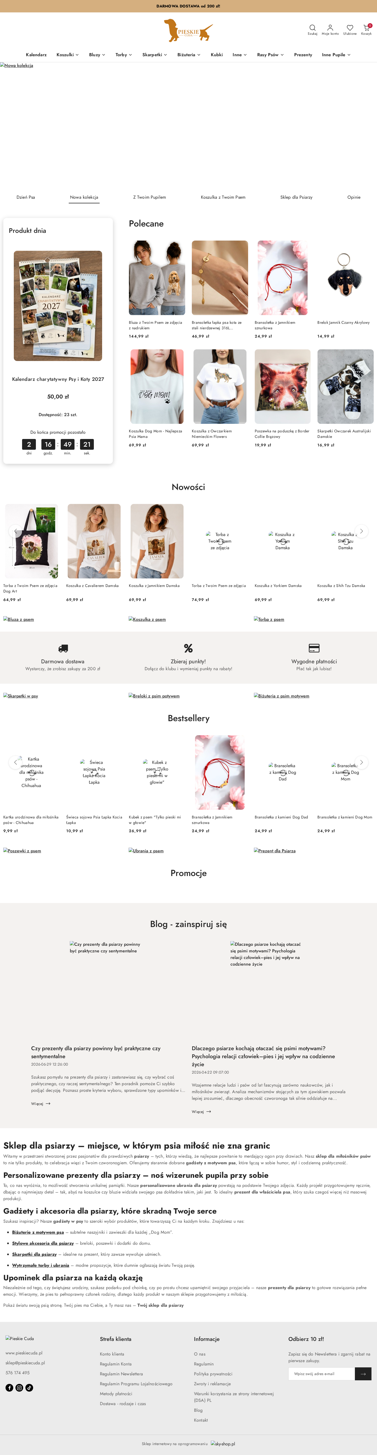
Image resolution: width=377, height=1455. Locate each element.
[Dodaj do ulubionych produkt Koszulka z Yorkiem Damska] (304, 510)
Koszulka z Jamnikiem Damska (154, 585)
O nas (199, 1354)
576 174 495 (18, 1373)
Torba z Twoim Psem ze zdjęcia (219, 585)
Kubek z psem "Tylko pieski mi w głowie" (155, 819)
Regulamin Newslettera (121, 1374)
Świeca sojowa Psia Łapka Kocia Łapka (94, 819)
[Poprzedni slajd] (12, 126)
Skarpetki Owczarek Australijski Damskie (344, 433)
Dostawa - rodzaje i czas (123, 1403)
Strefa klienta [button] (115, 1339)
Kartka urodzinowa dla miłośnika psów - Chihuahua (31, 819)
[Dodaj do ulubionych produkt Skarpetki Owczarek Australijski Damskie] (367, 355)
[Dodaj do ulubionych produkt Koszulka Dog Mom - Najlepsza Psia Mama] (179, 355)
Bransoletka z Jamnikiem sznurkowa (275, 325)
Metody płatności (116, 1394)
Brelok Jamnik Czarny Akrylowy (343, 322)
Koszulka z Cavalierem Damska (92, 585)
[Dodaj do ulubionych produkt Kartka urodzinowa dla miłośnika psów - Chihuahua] (53, 741)
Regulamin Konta (116, 1364)
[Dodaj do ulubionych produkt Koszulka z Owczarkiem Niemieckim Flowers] (242, 355)
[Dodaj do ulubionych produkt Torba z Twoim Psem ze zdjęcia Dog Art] (53, 510)
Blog (198, 1410)
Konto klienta (112, 1354)
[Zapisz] (363, 1373)
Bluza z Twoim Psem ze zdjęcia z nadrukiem (155, 325)
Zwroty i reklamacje (212, 1384)
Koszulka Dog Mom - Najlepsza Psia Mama (155, 433)
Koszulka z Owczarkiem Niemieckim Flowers (212, 433)
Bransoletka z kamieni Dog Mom (344, 817)
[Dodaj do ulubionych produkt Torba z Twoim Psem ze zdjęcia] (242, 510)
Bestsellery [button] (188, 718)
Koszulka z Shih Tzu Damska (341, 585)
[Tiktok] (29, 1388)
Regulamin (204, 1364)
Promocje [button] (189, 873)
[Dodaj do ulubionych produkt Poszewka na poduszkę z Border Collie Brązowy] (304, 355)
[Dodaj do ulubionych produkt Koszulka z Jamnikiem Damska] (179, 510)
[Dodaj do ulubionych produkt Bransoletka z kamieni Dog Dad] (304, 741)
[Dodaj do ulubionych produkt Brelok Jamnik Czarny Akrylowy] (367, 247)
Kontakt (201, 1420)
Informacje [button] (207, 1339)
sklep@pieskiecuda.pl (25, 1363)
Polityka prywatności (213, 1374)
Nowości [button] (188, 487)
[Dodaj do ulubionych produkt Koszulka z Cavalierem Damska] (116, 510)
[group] (188, 126)
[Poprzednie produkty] (15, 531)
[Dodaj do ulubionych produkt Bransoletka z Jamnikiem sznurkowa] (304, 247)
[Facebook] (9, 1388)
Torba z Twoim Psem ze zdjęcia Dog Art (30, 588)
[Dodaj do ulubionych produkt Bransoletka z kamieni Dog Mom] (367, 741)
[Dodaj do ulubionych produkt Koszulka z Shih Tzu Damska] (367, 510)
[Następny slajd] (364, 126)
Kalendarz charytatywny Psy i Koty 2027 (58, 379)
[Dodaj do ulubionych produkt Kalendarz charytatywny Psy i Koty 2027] (101, 247)
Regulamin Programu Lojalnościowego (136, 1384)
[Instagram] (19, 1388)
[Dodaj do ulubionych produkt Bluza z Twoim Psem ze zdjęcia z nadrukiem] (179, 247)
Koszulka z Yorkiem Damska (278, 585)
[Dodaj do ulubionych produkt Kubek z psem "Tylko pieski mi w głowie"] (179, 741)
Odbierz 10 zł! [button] (306, 1339)
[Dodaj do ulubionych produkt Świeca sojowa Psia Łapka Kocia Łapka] (116, 741)
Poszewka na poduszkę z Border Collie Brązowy (282, 433)
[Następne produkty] (362, 531)
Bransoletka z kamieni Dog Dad (281, 817)
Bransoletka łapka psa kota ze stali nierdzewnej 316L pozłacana (216, 325)
